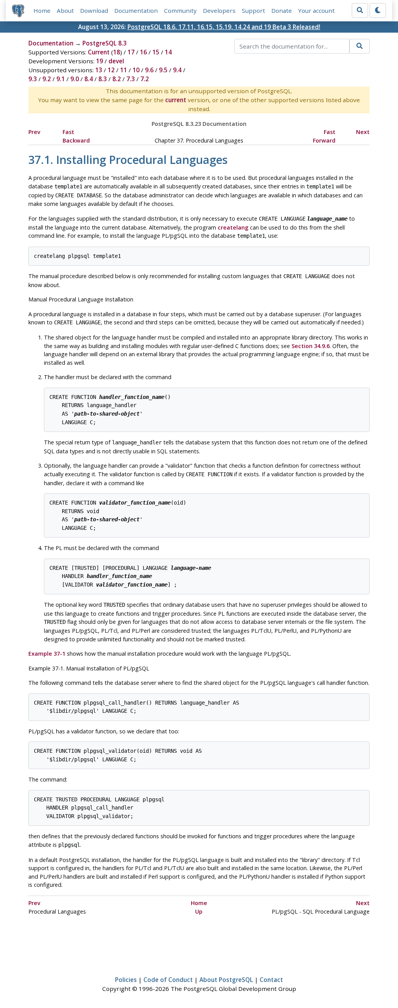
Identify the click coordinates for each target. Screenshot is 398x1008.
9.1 (60, 79)
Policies (126, 980)
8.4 (88, 79)
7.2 (144, 79)
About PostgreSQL (226, 980)
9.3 (32, 79)
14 (168, 52)
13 (98, 70)
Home (42, 10)
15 (155, 52)
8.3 (102, 79)
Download (94, 10)
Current (99, 52)
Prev (34, 132)
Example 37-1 (46, 653)
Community (180, 10)
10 (136, 70)
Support (253, 10)
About (65, 10)
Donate (281, 10)
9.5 (163, 70)
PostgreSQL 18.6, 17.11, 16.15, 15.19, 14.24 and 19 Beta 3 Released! (223, 27)
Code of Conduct (168, 980)
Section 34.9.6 (311, 346)
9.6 (149, 70)
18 (116, 52)
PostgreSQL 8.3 (104, 43)
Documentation (136, 10)
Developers (219, 10)
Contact (271, 980)
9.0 (74, 79)
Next (363, 132)
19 (99, 61)
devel (116, 61)
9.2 (46, 79)
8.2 (116, 79)
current (175, 100)
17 (130, 52)
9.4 (177, 70)
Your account (316, 10)
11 (123, 70)
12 (111, 70)
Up (198, 911)
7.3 (130, 79)
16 (143, 52)
